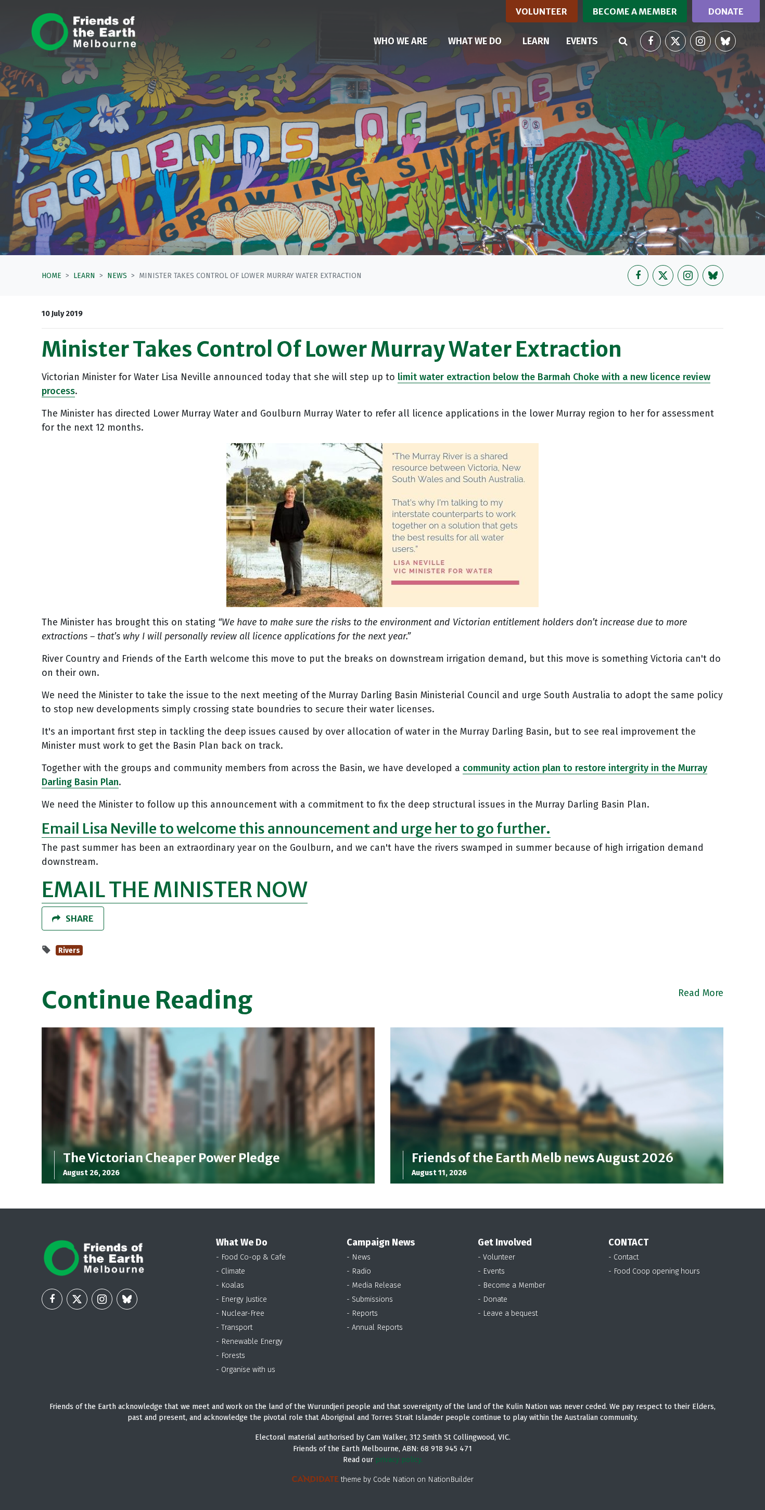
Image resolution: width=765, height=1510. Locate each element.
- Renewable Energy (249, 1341)
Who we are (400, 41)
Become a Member (635, 11)
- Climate (230, 1271)
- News (359, 1257)
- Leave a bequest (508, 1313)
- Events (491, 1271)
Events (582, 41)
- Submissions (370, 1299)
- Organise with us (245, 1369)
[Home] (83, 31)
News (117, 275)
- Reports (362, 1313)
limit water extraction (445, 377)
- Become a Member (511, 1285)
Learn (540, 41)
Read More (700, 993)
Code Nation (394, 1479)
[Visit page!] (650, 41)
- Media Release (374, 1285)
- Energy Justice (241, 1299)
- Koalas (230, 1285)
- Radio (359, 1271)
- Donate (492, 1299)
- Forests (230, 1355)
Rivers (69, 950)
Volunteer (541, 11)
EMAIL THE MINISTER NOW (175, 890)
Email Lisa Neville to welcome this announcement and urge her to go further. (296, 828)
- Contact (623, 1257)
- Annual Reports (375, 1327)
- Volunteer (496, 1257)
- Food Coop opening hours (654, 1271)
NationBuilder (451, 1479)
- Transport (234, 1327)
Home (51, 275)
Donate (726, 11)
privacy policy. (399, 1459)
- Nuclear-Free (240, 1313)
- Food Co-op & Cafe (251, 1257)
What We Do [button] (475, 41)
